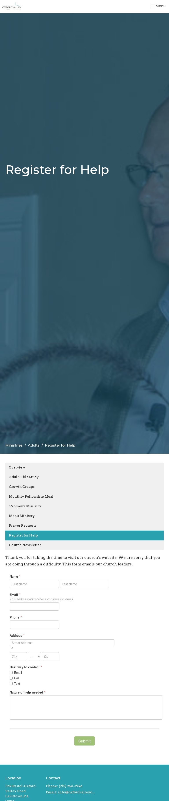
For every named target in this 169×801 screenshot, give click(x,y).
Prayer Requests (22, 525)
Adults (34, 445)
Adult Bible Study (24, 477)
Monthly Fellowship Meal (31, 497)
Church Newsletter (25, 545)
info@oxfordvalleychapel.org (77, 792)
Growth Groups (22, 487)
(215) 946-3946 (70, 786)
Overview (17, 467)
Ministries (14, 445)
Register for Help (23, 535)
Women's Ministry (25, 506)
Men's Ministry (22, 516)
